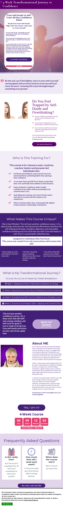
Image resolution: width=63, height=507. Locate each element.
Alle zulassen (7, 504)
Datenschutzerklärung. (31, 500)
